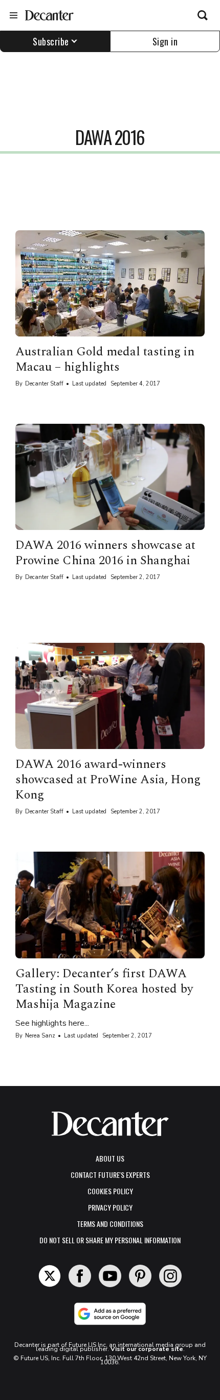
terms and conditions (110, 1223)
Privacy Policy (110, 1207)
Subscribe (51, 41)
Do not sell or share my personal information (110, 1240)
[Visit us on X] (49, 1276)
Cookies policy (110, 1191)
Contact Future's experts (110, 1174)
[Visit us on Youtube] (110, 1276)
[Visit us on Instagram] (170, 1276)
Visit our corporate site (147, 1349)
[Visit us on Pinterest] (140, 1276)
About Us (110, 1158)
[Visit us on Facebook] (80, 1276)
